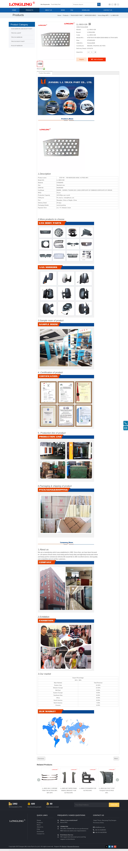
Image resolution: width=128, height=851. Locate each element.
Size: (77, 40)
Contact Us (40, 833)
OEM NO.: (79, 43)
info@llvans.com (100, 827)
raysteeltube (96, 846)
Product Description (44, 73)
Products (40, 822)
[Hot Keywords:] (99, 4)
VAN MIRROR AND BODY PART (21, 29)
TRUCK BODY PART (18, 41)
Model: (78, 29)
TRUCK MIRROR (16, 37)
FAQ (38, 829)
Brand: (78, 32)
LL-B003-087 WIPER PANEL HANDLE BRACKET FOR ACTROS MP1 (68, 791)
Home (39, 820)
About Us (40, 827)
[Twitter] (118, 4)
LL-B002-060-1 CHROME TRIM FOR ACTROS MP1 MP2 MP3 (49, 791)
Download (40, 831)
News (39, 824)
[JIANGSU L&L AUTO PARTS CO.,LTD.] (17, 821)
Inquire (81, 59)
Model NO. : (80, 37)
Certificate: (80, 45)
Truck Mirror (65, 4)
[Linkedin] (115, 4)
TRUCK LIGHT (16, 33)
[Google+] (112, 4)
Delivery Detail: (81, 48)
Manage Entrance (73, 846)
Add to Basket (98, 59)
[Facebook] (109, 4)
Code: (78, 35)
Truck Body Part (55, 4)
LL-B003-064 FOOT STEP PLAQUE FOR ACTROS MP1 (107, 791)
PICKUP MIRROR (16, 45)
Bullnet (64, 846)
